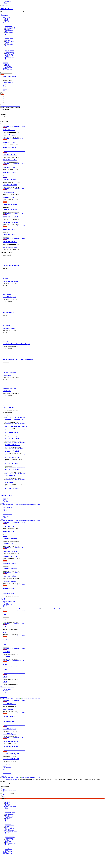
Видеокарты (7, 29)
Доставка (5, 87)
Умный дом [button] (5, 63)
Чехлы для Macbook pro (10, 55)
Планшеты (5, 68)
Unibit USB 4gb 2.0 (9, 328)
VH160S (5, 664)
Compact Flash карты (9, 44)
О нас (4, 90)
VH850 (5, 614)
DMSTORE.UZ (6, 9)
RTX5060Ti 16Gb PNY (10, 179)
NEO (4, 309)
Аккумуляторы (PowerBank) (11, 47)
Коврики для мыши (9, 38)
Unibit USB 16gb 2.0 (9, 297)
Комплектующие (6, 507)
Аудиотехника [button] (6, 56)
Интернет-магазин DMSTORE (11, 779)
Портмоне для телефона (10, 53)
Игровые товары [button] (6, 17)
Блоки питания (8, 26)
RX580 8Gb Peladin (9, 130)
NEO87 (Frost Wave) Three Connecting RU (16, 344)
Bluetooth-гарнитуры (9, 48)
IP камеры (7, 64)
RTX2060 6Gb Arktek (10, 167)
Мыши (6, 19)
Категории (4, 15)
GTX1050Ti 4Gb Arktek (10, 217)
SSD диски (7, 23)
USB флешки (8, 40)
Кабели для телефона (9, 51)
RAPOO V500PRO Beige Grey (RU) (16, 426)
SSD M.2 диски (8, 24)
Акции (4, 2)
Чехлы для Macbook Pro (8, 774)
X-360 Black (7, 375)
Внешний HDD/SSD (7, 689)
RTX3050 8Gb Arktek (10, 142)
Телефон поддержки (7, 76)
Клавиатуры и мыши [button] (7, 33)
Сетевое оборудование (10, 28)
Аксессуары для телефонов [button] (8, 46)
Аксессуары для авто (7, 67)
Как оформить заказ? (7, 1)
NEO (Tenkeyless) (8, 312)
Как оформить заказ (7, 86)
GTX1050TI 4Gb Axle (10, 242)
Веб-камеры (5, 62)
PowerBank (5, 766)
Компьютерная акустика (10, 57)
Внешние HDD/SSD (9, 41)
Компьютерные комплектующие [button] (9, 22)
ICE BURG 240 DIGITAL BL (14, 420)
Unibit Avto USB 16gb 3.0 (11, 265)
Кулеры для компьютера (10, 27)
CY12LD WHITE (8, 407)
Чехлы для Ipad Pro (7, 773)
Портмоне (5, 771)
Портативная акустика (10, 59)
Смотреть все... (3, 503)
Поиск (2, 74)
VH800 (5, 627)
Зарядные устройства (9, 50)
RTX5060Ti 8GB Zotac (10, 155)
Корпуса (7, 31)
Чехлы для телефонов (9, 52)
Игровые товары (6, 495)
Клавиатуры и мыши (7, 817)
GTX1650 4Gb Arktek (10, 204)
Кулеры (4, 517)
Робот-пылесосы (8, 65)
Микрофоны (8, 21)
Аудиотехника (6, 840)
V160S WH (6, 652)
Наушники (7, 20)
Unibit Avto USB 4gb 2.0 (10, 281)
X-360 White (7, 391)
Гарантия (5, 3)
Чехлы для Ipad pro (9, 54)
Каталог (4, 84)
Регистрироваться (9, 82)
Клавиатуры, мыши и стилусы (9, 356)
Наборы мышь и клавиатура (11, 36)
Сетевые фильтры (9, 32)
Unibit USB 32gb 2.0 (9, 704)
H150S (5, 677)
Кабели (4, 769)
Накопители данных (7, 294)
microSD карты (8, 43)
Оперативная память (9, 30)
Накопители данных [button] (7, 39)
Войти (4, 82)
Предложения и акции (7, 69)
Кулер (4, 405)
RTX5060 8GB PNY (9, 192)
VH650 (5, 639)
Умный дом (5, 846)
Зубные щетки (8, 66)
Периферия (4, 599)
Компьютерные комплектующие (9, 372)
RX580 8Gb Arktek (9, 229)
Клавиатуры (7, 18)
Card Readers (8, 45)
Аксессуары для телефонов (9, 764)
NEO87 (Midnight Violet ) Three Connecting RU (18, 359)
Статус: (4, 270)
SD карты (7, 42)
